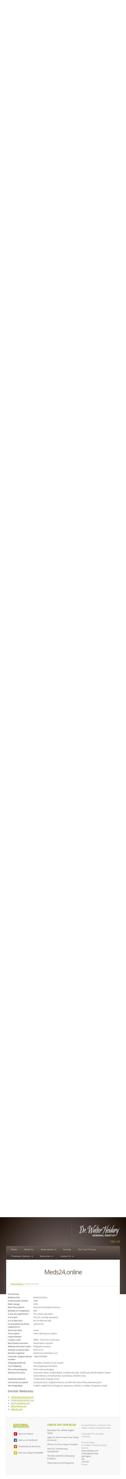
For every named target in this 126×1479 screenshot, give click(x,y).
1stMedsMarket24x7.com (22, 1400)
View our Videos (25, 1433)
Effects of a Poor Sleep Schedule (62, 1444)
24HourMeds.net (18, 1406)
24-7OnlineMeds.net (20, 1403)
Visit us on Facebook (27, 1440)
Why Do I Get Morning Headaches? (57, 1450)
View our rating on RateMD (30, 1452)
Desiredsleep (17, 1283)
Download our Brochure (29, 1446)
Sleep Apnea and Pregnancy (60, 1462)
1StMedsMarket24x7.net (22, 1397)
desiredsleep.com (89, 1450)
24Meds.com (16, 1409)
